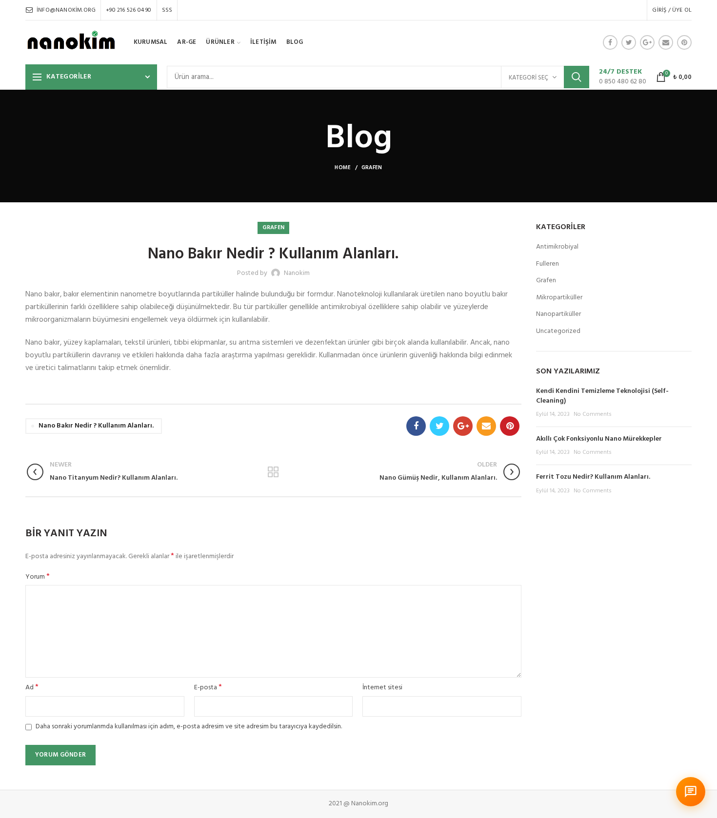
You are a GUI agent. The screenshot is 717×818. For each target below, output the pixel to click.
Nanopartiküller (558, 314)
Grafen (371, 167)
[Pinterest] (684, 42)
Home (343, 168)
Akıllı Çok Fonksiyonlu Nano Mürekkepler (599, 439)
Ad (32, 687)
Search (576, 77)
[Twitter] (628, 42)
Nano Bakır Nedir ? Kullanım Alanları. (96, 425)
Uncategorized (558, 331)
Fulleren (547, 264)
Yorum (37, 577)
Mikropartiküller (559, 298)
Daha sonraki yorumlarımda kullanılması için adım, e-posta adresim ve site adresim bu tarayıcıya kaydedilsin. (189, 726)
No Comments (593, 414)
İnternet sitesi (382, 687)
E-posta (208, 687)
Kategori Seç (528, 78)
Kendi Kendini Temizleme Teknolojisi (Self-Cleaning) (602, 396)
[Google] (647, 42)
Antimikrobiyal (557, 247)
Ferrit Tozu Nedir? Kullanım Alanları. (593, 477)
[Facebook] (610, 42)
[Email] (665, 42)
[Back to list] (273, 472)
